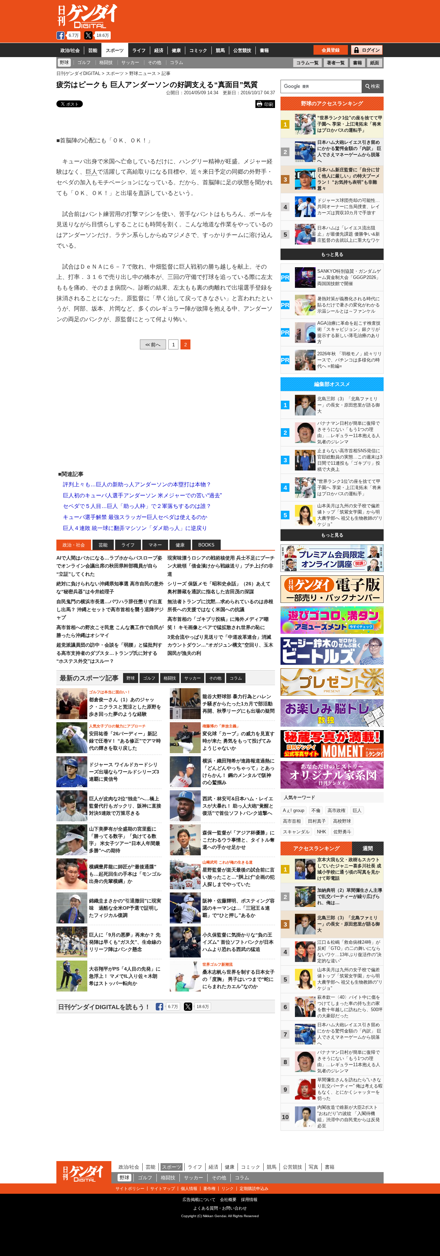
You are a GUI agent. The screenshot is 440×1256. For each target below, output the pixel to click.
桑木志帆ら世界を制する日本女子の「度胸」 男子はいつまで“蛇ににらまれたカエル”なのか (238, 979)
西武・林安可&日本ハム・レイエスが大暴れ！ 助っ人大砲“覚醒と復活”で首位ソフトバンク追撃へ (238, 806)
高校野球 (342, 821)
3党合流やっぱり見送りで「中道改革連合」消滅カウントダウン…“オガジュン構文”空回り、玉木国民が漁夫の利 (220, 645)
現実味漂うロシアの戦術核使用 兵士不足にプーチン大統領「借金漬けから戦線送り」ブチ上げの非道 (221, 566)
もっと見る (332, 254)
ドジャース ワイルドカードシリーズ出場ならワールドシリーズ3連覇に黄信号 (124, 772)
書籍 (264, 50)
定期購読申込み (254, 1189)
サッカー (192, 678)
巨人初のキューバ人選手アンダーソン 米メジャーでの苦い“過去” (142, 495)
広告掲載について (199, 1199)
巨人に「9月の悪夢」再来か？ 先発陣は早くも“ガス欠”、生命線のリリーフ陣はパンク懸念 (125, 942)
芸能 (92, 50)
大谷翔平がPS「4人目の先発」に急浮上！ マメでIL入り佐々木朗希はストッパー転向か (125, 976)
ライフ (139, 50)
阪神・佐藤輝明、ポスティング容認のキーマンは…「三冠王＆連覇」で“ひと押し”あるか (238, 908)
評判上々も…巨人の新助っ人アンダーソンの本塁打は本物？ (137, 484)
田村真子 (317, 821)
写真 (313, 1167)
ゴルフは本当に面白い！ (110, 692)
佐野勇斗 (342, 831)
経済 (158, 50)
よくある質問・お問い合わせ (220, 1208)
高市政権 (336, 810)
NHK (321, 831)
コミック (198, 50)
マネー (155, 545)
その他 (215, 678)
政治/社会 (70, 50)
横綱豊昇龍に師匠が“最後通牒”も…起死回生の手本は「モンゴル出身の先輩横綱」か (125, 874)
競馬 (220, 50)
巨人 (91, 172)
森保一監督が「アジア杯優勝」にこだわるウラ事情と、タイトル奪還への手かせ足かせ (238, 840)
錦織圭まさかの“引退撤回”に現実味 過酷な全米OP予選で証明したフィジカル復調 (125, 908)
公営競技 (242, 50)
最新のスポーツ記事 (89, 678)
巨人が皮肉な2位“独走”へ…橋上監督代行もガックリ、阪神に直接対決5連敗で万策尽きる (125, 806)
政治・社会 (74, 545)
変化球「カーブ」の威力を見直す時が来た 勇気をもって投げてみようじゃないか (238, 741)
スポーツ (115, 50)
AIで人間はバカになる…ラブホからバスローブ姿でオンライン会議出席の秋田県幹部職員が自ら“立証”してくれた (109, 566)
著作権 (209, 1189)
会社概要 (228, 1199)
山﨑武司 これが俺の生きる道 (227, 862)
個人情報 (189, 1189)
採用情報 (249, 1199)
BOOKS (206, 545)
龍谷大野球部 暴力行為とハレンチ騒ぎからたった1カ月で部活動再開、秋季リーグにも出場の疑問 (238, 704)
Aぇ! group (293, 810)
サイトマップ (162, 1189)
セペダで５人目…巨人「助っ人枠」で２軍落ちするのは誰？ (137, 506)
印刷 (268, 104)
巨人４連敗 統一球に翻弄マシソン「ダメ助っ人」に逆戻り (135, 528)
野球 (130, 678)
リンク (227, 1189)
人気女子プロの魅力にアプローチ (117, 726)
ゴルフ (149, 678)
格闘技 (170, 678)
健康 (176, 50)
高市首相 (292, 821)
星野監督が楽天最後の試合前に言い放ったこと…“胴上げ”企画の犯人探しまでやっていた (238, 877)
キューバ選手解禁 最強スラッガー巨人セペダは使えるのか (135, 517)
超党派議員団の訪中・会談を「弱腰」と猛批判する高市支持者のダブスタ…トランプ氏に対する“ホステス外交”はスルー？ (109, 653)
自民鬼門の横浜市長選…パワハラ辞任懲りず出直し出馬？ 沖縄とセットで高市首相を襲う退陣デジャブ (110, 609)
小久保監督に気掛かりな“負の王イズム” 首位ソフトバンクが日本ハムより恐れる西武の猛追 (238, 942)
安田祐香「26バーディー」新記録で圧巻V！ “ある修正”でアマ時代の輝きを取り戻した (125, 741)
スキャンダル (296, 831)
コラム (236, 678)
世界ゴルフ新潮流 (217, 964)
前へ (153, 344)
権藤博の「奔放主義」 (221, 726)
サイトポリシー (130, 1189)
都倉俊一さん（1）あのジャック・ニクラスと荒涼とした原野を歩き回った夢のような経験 (125, 707)
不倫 (315, 810)
